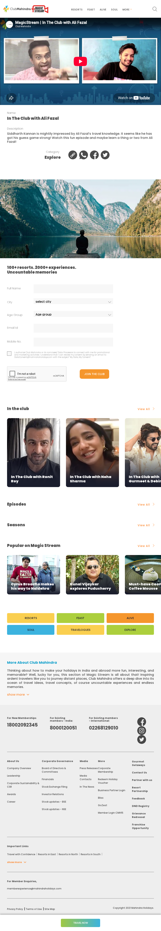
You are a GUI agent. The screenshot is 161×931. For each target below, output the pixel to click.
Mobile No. (14, 341)
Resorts (77, 9)
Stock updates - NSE (54, 809)
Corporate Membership (105, 770)
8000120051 (63, 728)
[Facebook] (141, 721)
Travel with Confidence (21, 854)
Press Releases (89, 768)
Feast (91, 9)
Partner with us (142, 780)
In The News (87, 786)
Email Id (12, 328)
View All (144, 409)
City (9, 302)
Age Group (15, 315)
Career (11, 801)
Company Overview (19, 768)
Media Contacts (85, 777)
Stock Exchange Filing (54, 786)
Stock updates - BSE (54, 801)
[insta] (141, 730)
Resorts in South (91, 854)
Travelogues (80, 630)
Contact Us (139, 772)
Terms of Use (34, 909)
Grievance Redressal (139, 815)
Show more (16, 694)
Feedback (138, 798)
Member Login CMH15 (110, 812)
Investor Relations (53, 794)
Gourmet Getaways (138, 763)
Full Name (14, 288)
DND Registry (140, 806)
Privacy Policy (15, 909)
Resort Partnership (140, 789)
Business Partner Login (111, 790)
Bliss (100, 797)
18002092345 (22, 725)
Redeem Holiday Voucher (108, 781)
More (126, 9)
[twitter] (141, 739)
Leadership (13, 775)
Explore (130, 630)
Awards (11, 794)
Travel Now (80, 923)
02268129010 (103, 728)
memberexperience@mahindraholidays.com (34, 888)
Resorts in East (47, 854)
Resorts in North (68, 854)
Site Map (50, 909)
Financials (48, 779)
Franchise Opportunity (140, 826)
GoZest (102, 805)
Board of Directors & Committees (54, 770)
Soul (114, 9)
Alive (103, 9)
